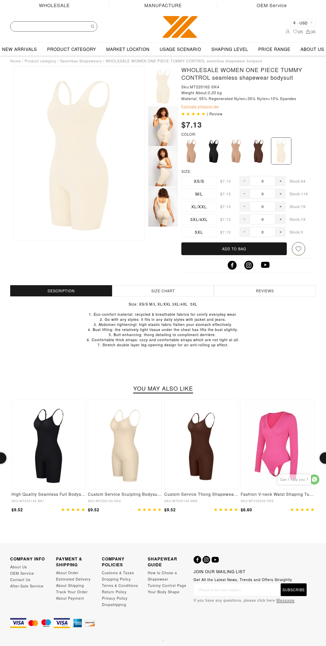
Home (15, 60)
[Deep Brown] (258, 151)
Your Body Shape (164, 591)
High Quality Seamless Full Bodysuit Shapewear (48, 494)
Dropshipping (114, 604)
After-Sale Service (27, 585)
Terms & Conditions (120, 585)
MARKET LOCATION (128, 49)
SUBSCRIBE (293, 589)
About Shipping (70, 585)
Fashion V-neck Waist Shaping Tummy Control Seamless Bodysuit (278, 494)
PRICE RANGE (274, 49)
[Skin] (281, 151)
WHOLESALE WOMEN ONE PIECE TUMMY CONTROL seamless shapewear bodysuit (184, 60)
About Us (18, 566)
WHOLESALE (54, 5)
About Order (67, 572)
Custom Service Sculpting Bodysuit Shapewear (125, 494)
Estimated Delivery (73, 579)
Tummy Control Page (167, 585)
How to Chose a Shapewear (162, 576)
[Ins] (206, 559)
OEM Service (272, 5)
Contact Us (20, 579)
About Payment (70, 598)
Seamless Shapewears (81, 60)
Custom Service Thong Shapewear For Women (201, 494)
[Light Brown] (191, 151)
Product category (40, 60)
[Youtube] (215, 559)
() (300, 31)
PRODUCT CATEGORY (71, 49)
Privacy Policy (115, 598)
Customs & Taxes (118, 572)
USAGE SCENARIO (180, 49)
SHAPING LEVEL (229, 49)
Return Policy (114, 591)
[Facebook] (197, 559)
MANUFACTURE (163, 5)
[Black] (214, 151)
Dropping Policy (116, 579)
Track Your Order (72, 591)
